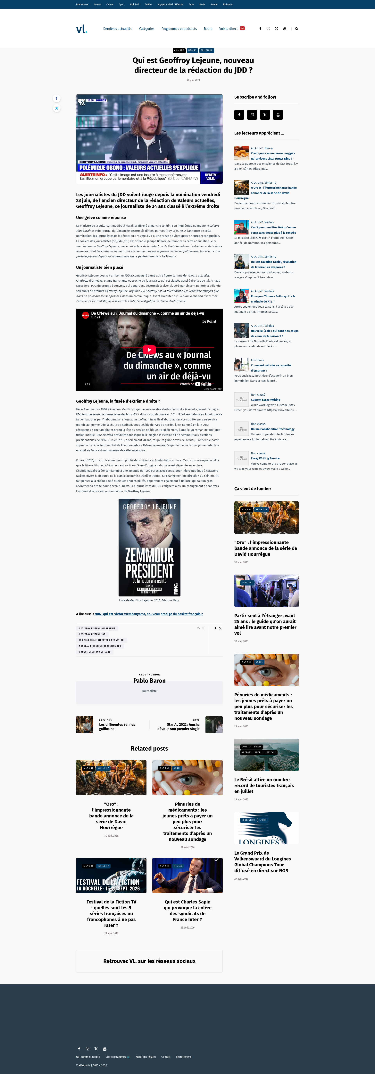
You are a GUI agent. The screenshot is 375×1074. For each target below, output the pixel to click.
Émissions (228, 4)
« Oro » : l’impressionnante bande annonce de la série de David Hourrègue (265, 193)
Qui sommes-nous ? (88, 1057)
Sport (121, 4)
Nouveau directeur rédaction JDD (100, 646)
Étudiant (247, 583)
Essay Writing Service (265, 458)
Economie (257, 360)
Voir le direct (231, 29)
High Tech (134, 4)
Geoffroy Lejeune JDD (92, 634)
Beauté (214, 4)
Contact (166, 1057)
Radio (208, 29)
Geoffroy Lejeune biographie (97, 628)
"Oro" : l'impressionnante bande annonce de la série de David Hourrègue (111, 815)
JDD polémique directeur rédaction (101, 640)
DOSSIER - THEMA (252, 747)
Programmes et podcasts (179, 29)
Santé (177, 768)
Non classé (258, 394)
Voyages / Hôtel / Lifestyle (170, 4)
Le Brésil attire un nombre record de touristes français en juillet (264, 785)
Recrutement (183, 1057)
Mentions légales (146, 1057)
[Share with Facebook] (57, 98)
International (82, 4)
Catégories (146, 29)
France (97, 4)
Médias (192, 50)
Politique (207, 50)
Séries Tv (103, 768)
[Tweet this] (57, 108)
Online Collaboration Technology (273, 429)
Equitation (248, 820)
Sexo (191, 4)
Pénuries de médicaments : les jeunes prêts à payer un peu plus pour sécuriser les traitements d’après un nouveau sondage (187, 821)
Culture (109, 4)
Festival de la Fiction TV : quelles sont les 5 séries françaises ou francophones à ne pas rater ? (111, 913)
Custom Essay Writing (265, 399)
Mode (202, 4)
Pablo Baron (149, 680)
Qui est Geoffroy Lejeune (95, 652)
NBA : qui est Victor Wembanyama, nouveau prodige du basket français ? (148, 614)
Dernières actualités (117, 29)
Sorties (148, 4)
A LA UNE (179, 50)
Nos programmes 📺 (117, 1057)
